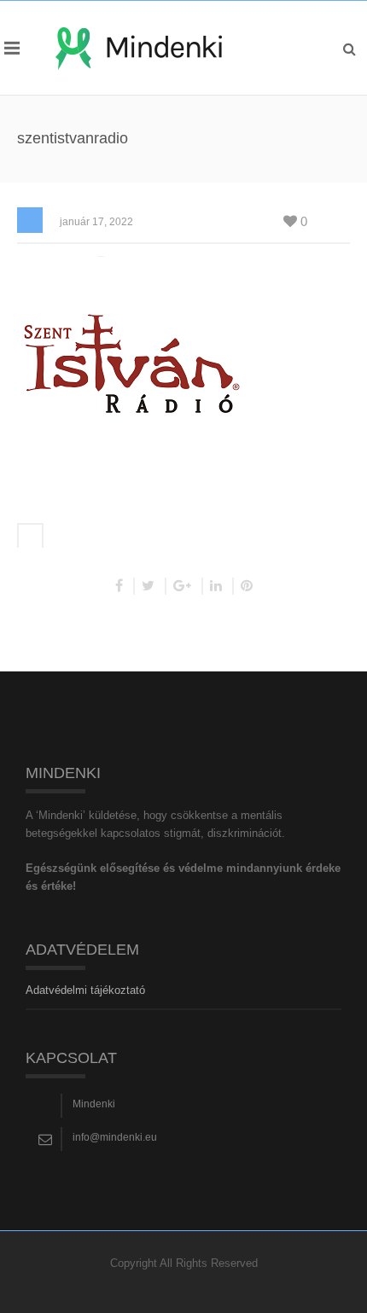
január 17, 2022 (96, 222)
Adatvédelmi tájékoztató (85, 990)
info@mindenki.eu (115, 1137)
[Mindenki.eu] (138, 47)
